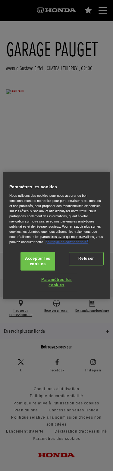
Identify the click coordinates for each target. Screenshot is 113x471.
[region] (56, 235)
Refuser (86, 258)
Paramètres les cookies (56, 282)
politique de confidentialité (67, 242)
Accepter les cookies (37, 261)
